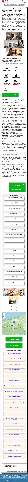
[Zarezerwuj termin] (26, 7)
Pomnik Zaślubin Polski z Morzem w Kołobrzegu (14, 385)
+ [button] (3, 314)
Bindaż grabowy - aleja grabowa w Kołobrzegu (14, 402)
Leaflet (17, 334)
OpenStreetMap (23, 334)
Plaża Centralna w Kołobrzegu (14, 412)
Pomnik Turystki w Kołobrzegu (14, 445)
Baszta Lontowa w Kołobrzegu (14, 456)
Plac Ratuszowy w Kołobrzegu (14, 450)
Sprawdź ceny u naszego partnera (17, 184)
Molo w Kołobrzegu (14, 407)
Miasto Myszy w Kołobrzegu (14, 369)
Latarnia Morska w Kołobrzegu (14, 375)
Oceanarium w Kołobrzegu (14, 434)
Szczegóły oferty (14, 339)
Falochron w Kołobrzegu (14, 364)
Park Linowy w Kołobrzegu (14, 423)
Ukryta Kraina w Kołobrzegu (14, 380)
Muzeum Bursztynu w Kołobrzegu (14, 440)
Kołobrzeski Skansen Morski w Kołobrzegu (14, 391)
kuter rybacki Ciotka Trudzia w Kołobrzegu (14, 358)
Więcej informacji (17, 189)
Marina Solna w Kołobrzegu (14, 396)
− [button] (3, 317)
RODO (11, 480)
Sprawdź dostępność (10, 95)
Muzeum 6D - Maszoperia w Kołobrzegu (14, 429)
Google (19, 475)
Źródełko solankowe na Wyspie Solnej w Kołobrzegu (14, 419)
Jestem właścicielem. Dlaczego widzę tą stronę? (10, 466)
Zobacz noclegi (14, 345)
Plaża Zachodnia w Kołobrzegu (14, 353)
